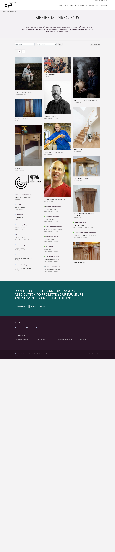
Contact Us (97, 0)
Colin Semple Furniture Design (54, 200)
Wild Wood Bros (50, 75)
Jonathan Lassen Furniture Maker (85, 236)
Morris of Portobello (51, 260)
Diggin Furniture (79, 262)
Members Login (104, 0)
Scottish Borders (19, 170)
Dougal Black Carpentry (23, 258)
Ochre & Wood (20, 208)
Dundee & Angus (78, 217)
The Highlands (77, 102)
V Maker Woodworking (52, 270)
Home (4, 11)
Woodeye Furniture (51, 240)
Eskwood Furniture (51, 117)
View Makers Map (95, 44)
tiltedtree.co (19, 248)
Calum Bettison (78, 226)
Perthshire (47, 77)
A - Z (60, 44)
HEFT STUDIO (19, 218)
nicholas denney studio (23, 92)
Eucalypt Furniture (21, 119)
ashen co (47, 250)
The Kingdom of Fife (20, 94)
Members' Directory (12, 11)
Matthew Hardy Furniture (53, 230)
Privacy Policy (92, 353)
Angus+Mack (77, 150)
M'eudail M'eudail (21, 238)
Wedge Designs (20, 228)
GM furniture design (80, 179)
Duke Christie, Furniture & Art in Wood (86, 101)
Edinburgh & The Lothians (51, 118)
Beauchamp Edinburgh (52, 210)
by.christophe (20, 168)
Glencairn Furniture (51, 220)
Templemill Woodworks (23, 198)
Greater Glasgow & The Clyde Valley (83, 227)
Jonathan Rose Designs (23, 268)
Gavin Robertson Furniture (53, 152)
